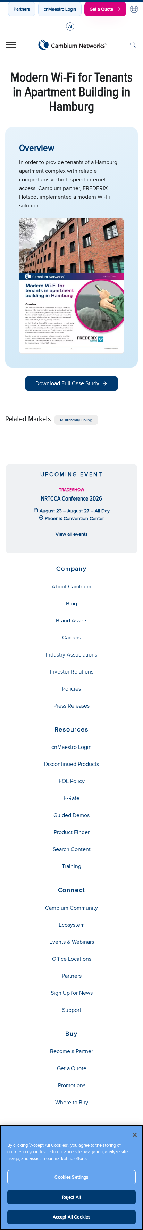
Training (71, 866)
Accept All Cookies (71, 1217)
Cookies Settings (71, 1177)
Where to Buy (71, 1102)
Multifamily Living (76, 420)
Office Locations (71, 959)
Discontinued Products (71, 764)
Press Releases (71, 706)
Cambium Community (71, 908)
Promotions (71, 1085)
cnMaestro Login (60, 9)
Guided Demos (71, 815)
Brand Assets (71, 621)
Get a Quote (101, 9)
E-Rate (71, 798)
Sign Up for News (72, 993)
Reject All (71, 1197)
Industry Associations (71, 655)
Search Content (72, 849)
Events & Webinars (71, 942)
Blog (71, 604)
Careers (71, 638)
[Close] (134, 1134)
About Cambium (71, 587)
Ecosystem (72, 925)
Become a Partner (71, 1051)
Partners (22, 9)
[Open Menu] (11, 45)
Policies (71, 689)
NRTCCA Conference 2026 (71, 498)
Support (71, 1010)
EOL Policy (72, 781)
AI (70, 26)
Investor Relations (71, 672)
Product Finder (72, 832)
